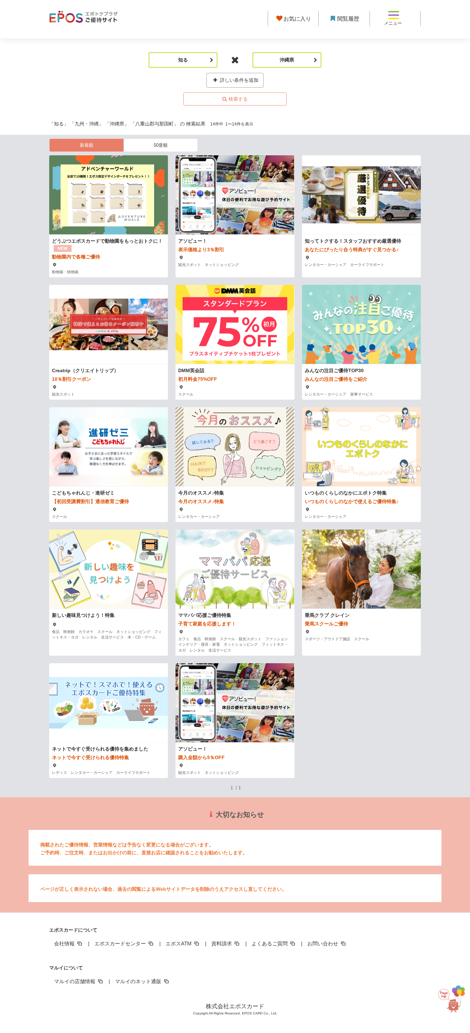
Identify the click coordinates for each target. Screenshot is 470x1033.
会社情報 (65, 943)
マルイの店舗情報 (75, 981)
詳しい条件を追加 (238, 80)
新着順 (86, 145)
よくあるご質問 (270, 943)
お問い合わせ (323, 943)
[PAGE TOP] (451, 1002)
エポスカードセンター (120, 943)
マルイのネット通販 (139, 981)
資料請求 (222, 943)
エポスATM (179, 943)
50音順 (161, 145)
